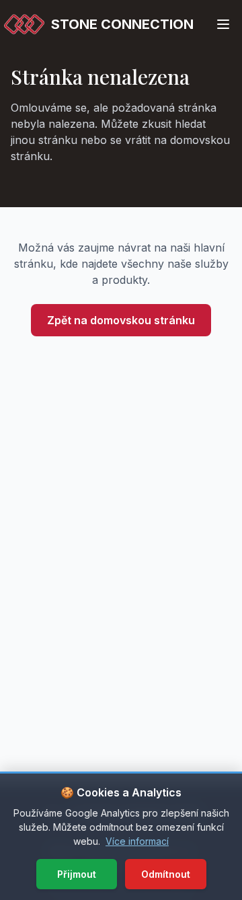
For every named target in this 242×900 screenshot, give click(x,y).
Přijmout (76, 874)
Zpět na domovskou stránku (121, 320)
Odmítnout (165, 874)
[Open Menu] (223, 24)
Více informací (137, 841)
